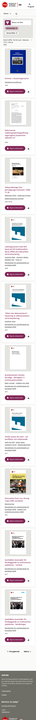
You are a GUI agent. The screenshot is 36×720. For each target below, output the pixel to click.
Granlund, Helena (22, 257)
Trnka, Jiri (19, 260)
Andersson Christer (24, 195)
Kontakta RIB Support (9, 706)
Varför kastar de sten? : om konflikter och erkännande (16, 437)
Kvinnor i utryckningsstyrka (17, 78)
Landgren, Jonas (10, 321)
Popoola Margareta (24, 445)
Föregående (14, 651)
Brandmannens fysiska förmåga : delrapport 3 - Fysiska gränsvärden (15, 377)
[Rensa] (16, 33)
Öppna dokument (16, 91)
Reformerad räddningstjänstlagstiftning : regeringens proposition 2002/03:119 (17, 134)
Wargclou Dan (9, 504)
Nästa (27, 651)
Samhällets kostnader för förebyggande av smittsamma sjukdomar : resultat (17, 562)
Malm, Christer (10, 383)
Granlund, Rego (10, 257)
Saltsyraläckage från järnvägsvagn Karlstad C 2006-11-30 (18, 190)
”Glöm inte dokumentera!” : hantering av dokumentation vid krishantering (17, 315)
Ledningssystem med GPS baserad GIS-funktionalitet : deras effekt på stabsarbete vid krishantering (16, 250)
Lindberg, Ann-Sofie (22, 383)
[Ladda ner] (28, 91)
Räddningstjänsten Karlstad (14, 199)
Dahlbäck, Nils (9, 260)
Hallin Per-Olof (10, 442)
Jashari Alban (20, 442)
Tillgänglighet (6, 691)
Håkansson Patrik (10, 195)
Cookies (4, 695)
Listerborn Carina (10, 445)
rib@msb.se (6, 712)
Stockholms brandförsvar (13, 82)
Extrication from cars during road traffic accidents (17, 499)
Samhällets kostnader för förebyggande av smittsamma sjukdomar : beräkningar (17, 621)
